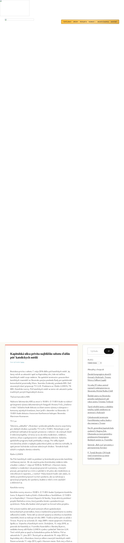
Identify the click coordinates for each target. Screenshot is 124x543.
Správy (22, 362)
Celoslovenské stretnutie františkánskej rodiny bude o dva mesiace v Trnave (99, 420)
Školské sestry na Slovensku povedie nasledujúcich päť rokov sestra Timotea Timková (100, 398)
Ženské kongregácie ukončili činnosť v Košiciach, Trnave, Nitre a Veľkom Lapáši (99, 377)
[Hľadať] (109, 351)
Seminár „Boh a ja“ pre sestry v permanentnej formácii (101, 446)
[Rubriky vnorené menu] (95, 21)
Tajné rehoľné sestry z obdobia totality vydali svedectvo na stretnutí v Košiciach (100, 409)
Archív (90, 359)
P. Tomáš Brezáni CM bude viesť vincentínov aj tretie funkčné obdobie (99, 455)
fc (14, 362)
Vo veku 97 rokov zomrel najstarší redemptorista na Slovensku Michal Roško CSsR (100, 387)
